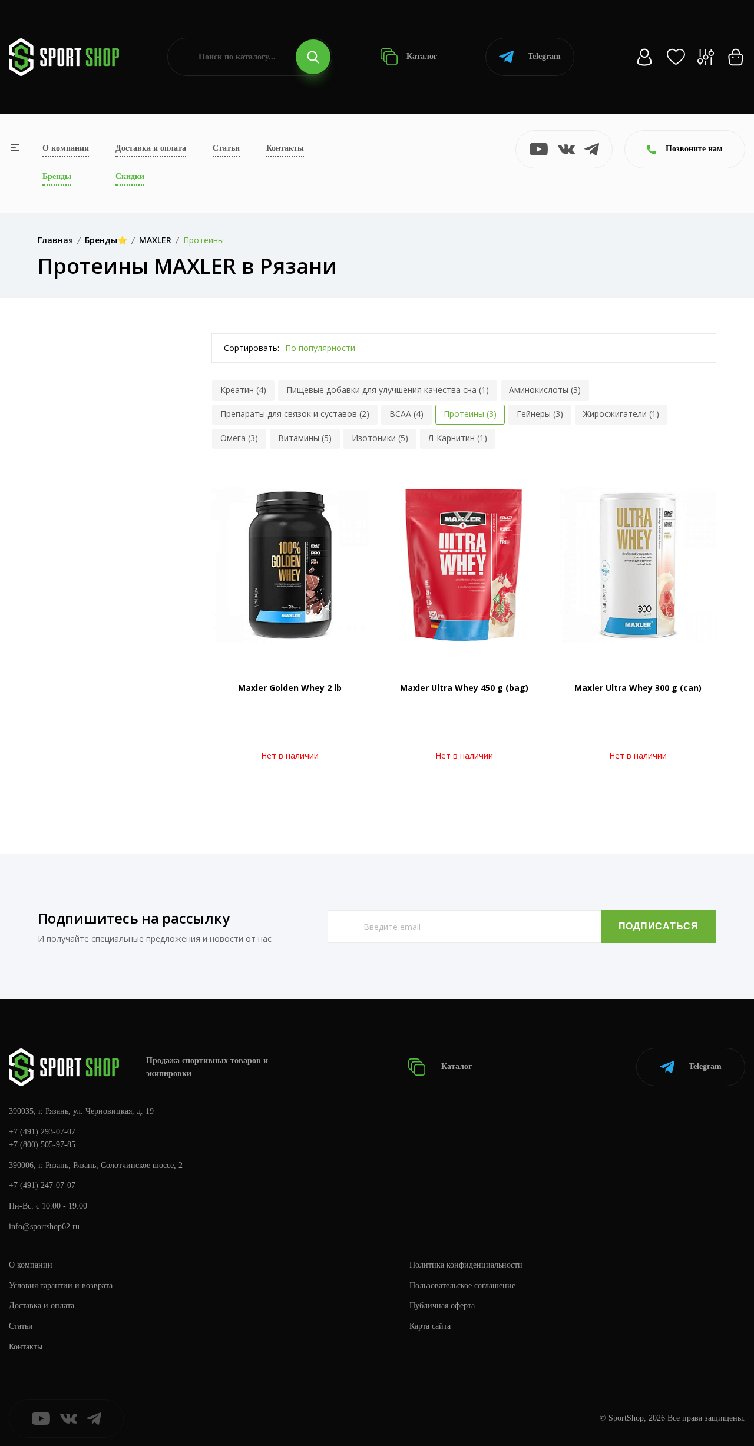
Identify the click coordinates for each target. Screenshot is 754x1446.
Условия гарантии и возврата (61, 1285)
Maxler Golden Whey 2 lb (290, 687)
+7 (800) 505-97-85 (42, 1144)
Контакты (285, 148)
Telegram (544, 56)
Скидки (129, 176)
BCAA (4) (406, 413)
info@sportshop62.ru (44, 1226)
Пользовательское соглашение (462, 1285)
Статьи (226, 148)
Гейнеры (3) (540, 413)
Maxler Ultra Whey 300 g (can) (638, 687)
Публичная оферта (442, 1305)
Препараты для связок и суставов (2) (294, 413)
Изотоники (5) (380, 438)
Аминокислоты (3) (545, 389)
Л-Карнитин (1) (457, 438)
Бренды (56, 176)
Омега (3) (239, 438)
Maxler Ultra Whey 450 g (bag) (464, 687)
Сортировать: (251, 347)
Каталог (420, 56)
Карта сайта (430, 1326)
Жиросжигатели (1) (621, 413)
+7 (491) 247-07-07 (42, 1185)
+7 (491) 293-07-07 (42, 1131)
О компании (65, 148)
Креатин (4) (243, 389)
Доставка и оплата (150, 148)
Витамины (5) (305, 438)
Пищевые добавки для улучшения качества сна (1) (387, 389)
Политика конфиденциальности (465, 1264)
